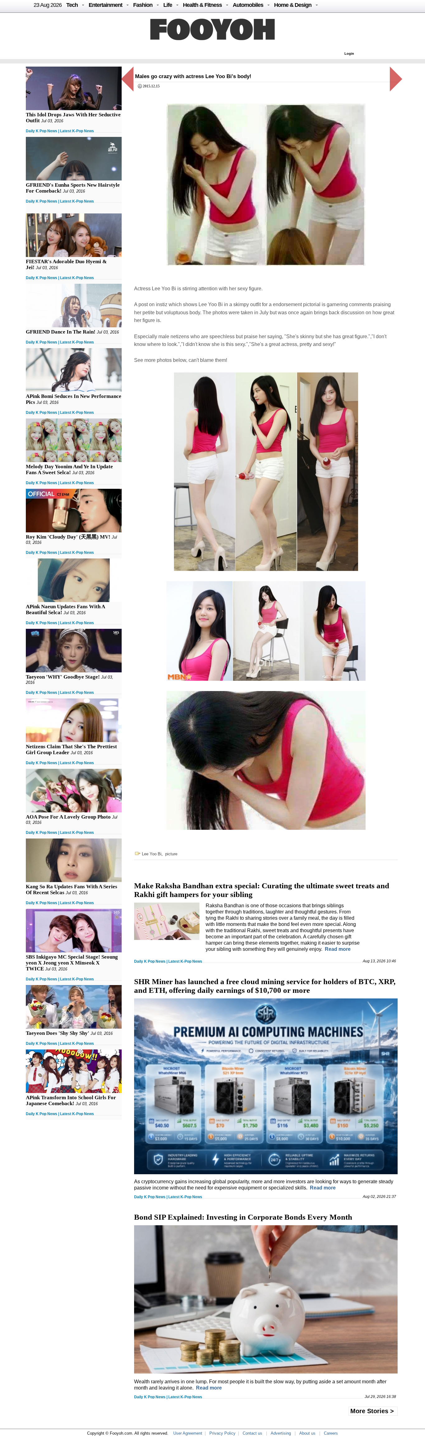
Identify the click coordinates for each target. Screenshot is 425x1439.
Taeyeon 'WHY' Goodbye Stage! (63, 677)
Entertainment (105, 5)
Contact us (252, 1433)
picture (171, 854)
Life (167, 5)
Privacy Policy (222, 1433)
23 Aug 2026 (48, 5)
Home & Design (292, 5)
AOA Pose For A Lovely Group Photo (68, 817)
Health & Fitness (202, 5)
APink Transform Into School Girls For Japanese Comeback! (71, 1100)
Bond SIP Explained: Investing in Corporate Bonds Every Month (243, 1217)
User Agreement (187, 1433)
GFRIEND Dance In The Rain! (61, 332)
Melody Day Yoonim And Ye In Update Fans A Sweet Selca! (69, 469)
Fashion (142, 5)
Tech (72, 5)
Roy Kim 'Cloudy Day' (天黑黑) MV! (68, 537)
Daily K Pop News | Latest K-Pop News (60, 131)
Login (349, 53)
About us (307, 1433)
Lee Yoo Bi (151, 854)
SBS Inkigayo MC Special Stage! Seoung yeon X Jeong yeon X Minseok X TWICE (72, 963)
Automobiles (248, 5)
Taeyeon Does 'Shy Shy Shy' (57, 1033)
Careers (331, 1433)
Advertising (281, 1433)
